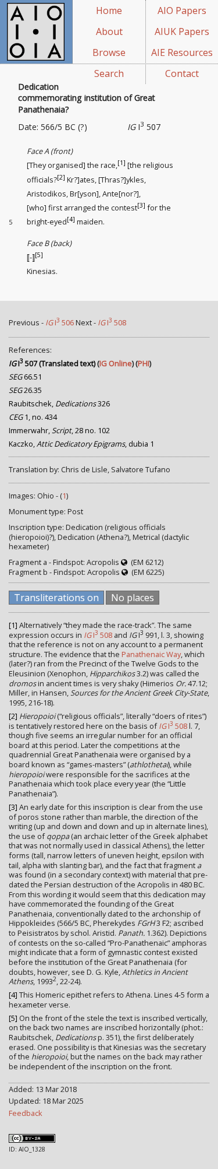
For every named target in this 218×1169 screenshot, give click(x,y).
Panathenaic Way (151, 654)
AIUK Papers (182, 31)
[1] (121, 163)
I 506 (59, 322)
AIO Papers (182, 10)
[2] (61, 177)
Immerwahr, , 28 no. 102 (59, 430)
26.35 (25, 390)
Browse (109, 52)
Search (109, 73)
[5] (39, 255)
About (109, 31)
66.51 (25, 376)
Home (109, 10)
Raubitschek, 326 (59, 403)
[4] (71, 219)
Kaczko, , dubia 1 (81, 443)
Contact (182, 73)
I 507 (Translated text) (52, 363)
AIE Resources (182, 52)
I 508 (112, 322)
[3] (141, 205)
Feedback (25, 1113)
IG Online (115, 363)
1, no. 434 (33, 417)
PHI (143, 363)
